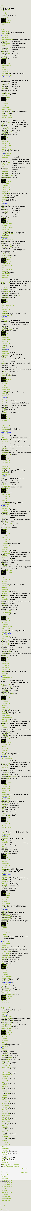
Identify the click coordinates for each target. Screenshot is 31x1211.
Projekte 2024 (5, 63)
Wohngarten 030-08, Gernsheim (6, 1001)
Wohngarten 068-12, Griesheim (6, 728)
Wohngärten (6, 1201)
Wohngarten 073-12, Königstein (6, 746)
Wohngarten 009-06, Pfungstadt (6, 1103)
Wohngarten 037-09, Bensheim (6, 928)
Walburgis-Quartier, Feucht (5, 752)
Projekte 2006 (5, 1072)
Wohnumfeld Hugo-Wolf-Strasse (6, 56)
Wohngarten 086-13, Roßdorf (6, 581)
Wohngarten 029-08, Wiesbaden (6, 966)
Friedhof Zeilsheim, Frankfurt (5, 385)
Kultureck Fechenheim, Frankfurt (6, 430)
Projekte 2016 (5, 371)
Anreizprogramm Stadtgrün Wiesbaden (7, 236)
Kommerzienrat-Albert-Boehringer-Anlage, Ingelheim (7, 333)
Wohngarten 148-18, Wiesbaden (6, 312)
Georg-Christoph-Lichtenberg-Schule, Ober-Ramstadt (6, 143)
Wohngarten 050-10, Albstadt (6, 886)
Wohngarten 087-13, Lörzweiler (6, 616)
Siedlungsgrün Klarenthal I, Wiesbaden (6, 183)
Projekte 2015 (5, 425)
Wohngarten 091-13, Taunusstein (6, 635)
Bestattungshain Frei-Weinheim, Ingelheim (7, 645)
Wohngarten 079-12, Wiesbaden (6, 711)
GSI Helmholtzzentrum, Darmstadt (8, 305)
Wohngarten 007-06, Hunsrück (6, 1161)
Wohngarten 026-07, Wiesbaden (6, 1051)
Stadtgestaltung (7, 1180)
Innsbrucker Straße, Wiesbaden (6, 471)
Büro (1, 6)
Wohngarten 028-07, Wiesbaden (6, 1045)
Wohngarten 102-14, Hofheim (6, 498)
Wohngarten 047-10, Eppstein (6, 880)
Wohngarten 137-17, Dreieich (6, 345)
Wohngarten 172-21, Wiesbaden (6, 210)
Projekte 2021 (5, 163)
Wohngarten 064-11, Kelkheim (6, 792)
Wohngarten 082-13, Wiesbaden (6, 587)
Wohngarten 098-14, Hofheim (6, 529)
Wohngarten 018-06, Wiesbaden (6, 1085)
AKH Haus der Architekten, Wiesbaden (6, 189)
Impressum (4, 1208)
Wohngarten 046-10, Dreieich (6, 873)
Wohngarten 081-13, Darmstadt (6, 671)
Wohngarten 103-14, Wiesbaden (6, 511)
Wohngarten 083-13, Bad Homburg (6, 600)
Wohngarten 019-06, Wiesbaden (6, 1140)
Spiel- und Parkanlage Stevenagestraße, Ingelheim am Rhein (7, 175)
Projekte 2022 (5, 123)
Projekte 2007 (5, 1008)
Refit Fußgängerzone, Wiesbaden (7, 269)
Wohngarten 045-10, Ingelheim (6, 861)
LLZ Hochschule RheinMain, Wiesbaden (7, 167)
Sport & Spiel (6, 1194)
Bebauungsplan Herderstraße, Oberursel (7, 918)
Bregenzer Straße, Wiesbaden (5, 655)
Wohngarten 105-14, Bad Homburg (6, 547)
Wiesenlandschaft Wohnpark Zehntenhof (7, 229)
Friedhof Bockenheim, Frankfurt (6, 444)
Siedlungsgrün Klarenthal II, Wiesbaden (6, 156)
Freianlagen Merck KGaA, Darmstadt (6, 1061)
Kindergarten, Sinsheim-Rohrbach (6, 837)
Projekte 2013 (5, 577)
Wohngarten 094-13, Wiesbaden (6, 594)
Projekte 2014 (5, 484)
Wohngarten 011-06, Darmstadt (6, 1109)
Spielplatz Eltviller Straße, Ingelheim (7, 523)
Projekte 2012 (5, 685)
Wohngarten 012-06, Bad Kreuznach (6, 1116)
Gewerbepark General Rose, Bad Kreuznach (7, 1030)
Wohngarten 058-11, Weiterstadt (6, 807)
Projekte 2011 (5, 764)
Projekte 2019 (5, 253)
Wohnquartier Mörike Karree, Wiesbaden (7, 504)
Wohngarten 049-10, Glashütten (6, 867)
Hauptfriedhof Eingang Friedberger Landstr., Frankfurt (6, 410)
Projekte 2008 (5, 941)
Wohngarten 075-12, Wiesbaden (6, 699)
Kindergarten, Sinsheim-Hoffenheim (6, 661)
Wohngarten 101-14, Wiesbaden (6, 541)
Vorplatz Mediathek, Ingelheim (5, 450)
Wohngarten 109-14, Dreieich (6, 566)
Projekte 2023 (5, 81)
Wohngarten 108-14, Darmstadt (6, 535)
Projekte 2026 (5, 10)
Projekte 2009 (5, 893)
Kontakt (2, 1206)
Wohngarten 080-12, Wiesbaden (6, 734)
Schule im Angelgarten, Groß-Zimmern (7, 107)
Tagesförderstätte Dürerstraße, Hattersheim (7, 628)
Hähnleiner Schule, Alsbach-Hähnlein (7, 93)
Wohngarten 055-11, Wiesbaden (6, 819)
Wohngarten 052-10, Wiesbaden (6, 855)
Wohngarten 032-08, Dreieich (6, 960)
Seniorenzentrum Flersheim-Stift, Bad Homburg (7, 242)
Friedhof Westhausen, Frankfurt (6, 418)
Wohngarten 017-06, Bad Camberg (6, 1128)
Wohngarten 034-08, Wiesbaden (6, 972)
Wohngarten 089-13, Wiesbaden (6, 622)
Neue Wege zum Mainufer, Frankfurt (6, 488)
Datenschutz (5, 1210)
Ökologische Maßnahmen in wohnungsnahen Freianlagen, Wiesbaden (7, 48)
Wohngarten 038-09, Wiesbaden (6, 934)
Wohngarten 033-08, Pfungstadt (6, 986)
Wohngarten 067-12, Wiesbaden (6, 722)
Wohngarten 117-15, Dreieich (6, 477)
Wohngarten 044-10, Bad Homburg (6, 843)
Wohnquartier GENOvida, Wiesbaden (6, 276)
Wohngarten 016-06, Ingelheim (6, 1146)
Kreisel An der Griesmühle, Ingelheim (6, 517)
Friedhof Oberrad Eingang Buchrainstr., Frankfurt (6, 400)
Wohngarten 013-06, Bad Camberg (6, 1122)
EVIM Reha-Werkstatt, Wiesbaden (5, 772)
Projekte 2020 (5, 217)
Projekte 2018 (5, 283)
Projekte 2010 (5, 832)
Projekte (2, 8)
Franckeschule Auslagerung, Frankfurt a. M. (7, 392)
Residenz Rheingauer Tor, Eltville (7, 678)
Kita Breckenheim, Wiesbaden (6, 379)
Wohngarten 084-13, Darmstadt (6, 606)
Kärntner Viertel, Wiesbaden (5, 287)
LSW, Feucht (6, 780)
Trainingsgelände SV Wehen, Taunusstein (7, 954)
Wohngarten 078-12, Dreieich (6, 705)
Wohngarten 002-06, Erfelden (6, 1134)
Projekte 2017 (5, 327)
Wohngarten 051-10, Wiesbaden (6, 849)
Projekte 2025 (5, 29)
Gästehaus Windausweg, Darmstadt (6, 364)
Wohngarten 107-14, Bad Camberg (6, 554)
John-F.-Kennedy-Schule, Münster (7, 127)
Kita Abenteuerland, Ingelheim (7, 560)
